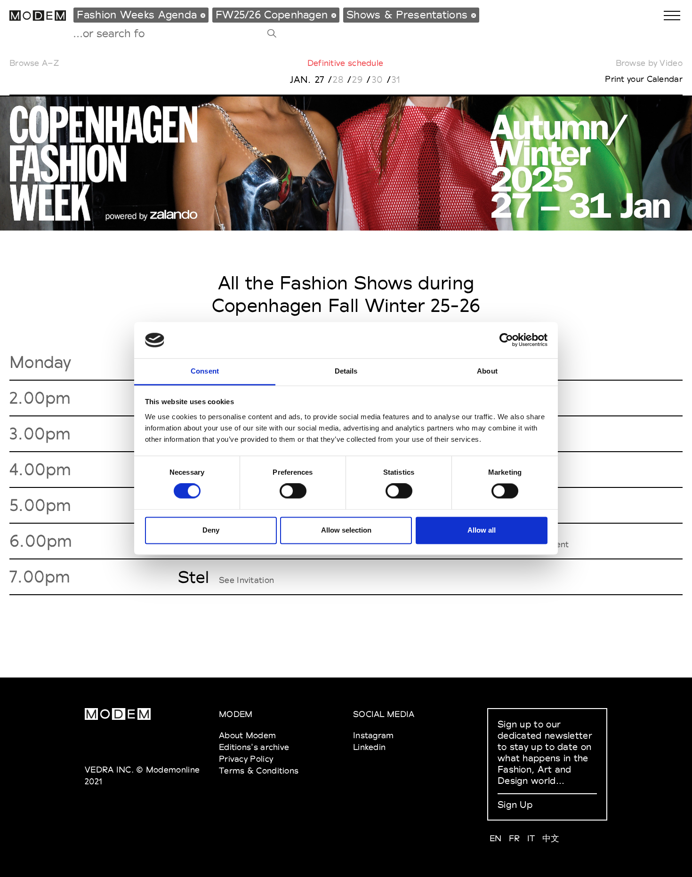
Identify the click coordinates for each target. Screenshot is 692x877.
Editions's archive (254, 747)
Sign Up (515, 804)
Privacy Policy (246, 759)
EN (496, 838)
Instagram (373, 735)
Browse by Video (649, 63)
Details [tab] (346, 371)
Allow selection (346, 530)
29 (357, 79)
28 (338, 79)
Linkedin (369, 747)
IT (531, 838)
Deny (210, 530)
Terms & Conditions (258, 770)
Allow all (481, 530)
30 (377, 79)
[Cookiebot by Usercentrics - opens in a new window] (506, 340)
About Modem (247, 735)
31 (396, 79)
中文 (551, 838)
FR (514, 838)
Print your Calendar (644, 79)
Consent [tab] (205, 371)
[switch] (293, 491)
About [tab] (487, 371)
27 (319, 79)
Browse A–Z (34, 63)
